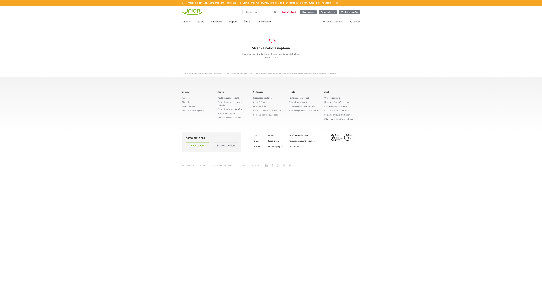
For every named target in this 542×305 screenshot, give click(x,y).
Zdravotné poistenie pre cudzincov (339, 119)
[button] (289, 12)
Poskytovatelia (188, 106)
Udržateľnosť (294, 146)
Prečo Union (273, 141)
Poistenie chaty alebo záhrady (302, 106)
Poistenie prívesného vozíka (230, 109)
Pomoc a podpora (275, 146)
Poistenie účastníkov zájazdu (265, 115)
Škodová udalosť (226, 145)
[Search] (275, 12)
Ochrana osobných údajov (223, 165)
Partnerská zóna (188, 165)
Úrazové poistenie (332, 98)
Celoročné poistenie (262, 102)
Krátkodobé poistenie (262, 98)
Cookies (242, 165)
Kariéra (271, 135)
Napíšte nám (197, 145)
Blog (256, 135)
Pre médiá (258, 146)
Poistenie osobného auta (228, 98)
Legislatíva (255, 165)
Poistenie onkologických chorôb (338, 115)
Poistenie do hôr (260, 106)
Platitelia (186, 102)
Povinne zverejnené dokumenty (302, 141)
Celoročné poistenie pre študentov (268, 110)
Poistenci (186, 98)
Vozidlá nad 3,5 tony (226, 113)
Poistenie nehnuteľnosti (299, 98)
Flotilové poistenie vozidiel (229, 117)
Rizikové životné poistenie (335, 106)
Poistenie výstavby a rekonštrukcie (303, 110)
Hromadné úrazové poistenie (336, 102)
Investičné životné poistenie (336, 110)
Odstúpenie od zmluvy (298, 135)
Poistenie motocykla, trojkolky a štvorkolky (231, 103)
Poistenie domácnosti (298, 102)
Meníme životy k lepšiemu (193, 110)
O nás (256, 141)
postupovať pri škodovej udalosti (317, 3)
